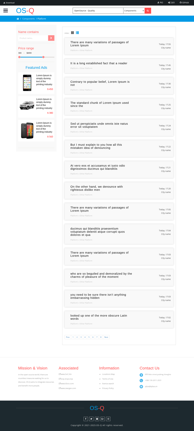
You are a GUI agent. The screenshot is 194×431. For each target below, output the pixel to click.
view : (67, 33)
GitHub (185, 2)
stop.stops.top (67, 379)
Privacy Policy (108, 388)
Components (28, 18)
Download (10, 3)
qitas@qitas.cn (151, 386)
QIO (173, 2)
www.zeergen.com (68, 388)
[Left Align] (148, 11)
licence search (108, 383)
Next (106, 337)
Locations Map (108, 374)
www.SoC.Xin (66, 374)
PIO (161, 2)
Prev (68, 337)
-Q (25, 10)
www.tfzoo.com (67, 383)
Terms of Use (107, 379)
